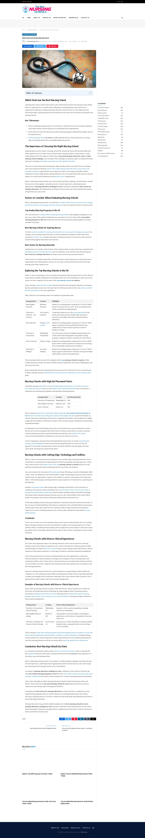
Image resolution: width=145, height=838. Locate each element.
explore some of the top (51, 464)
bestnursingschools (33, 41)
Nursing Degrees (102, 134)
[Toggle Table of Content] (89, 93)
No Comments (74, 41)
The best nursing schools (36, 138)
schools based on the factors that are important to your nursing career (67, 373)
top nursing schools (64, 280)
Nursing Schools (102, 142)
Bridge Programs (102, 113)
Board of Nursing (102, 110)
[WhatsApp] (16, 112)
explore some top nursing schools (63, 389)
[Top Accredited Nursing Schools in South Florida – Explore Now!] (78, 789)
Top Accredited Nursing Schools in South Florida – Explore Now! (77, 802)
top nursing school (37, 487)
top (62, 360)
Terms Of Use (55, 827)
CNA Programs (102, 121)
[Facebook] (16, 96)
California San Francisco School (45, 594)
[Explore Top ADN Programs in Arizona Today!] (40, 761)
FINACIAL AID (47, 17)
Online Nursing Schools (104, 148)
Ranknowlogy (84, 832)
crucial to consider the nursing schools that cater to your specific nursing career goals (60, 232)
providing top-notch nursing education (38, 252)
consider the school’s (78, 433)
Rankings (100, 150)
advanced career (59, 176)
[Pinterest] (16, 104)
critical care (38, 237)
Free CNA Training (102, 126)
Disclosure (64, 827)
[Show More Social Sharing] (60, 46)
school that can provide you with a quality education (57, 161)
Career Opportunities (103, 115)
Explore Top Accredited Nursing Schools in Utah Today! (76, 775)
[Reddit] (16, 108)
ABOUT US (36, 17)
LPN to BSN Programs (104, 132)
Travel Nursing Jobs (103, 156)
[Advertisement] (92, 9)
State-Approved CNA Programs (106, 153)
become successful (51, 548)
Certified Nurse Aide (103, 118)
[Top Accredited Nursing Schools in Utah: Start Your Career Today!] (40, 789)
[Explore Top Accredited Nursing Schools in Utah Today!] (78, 761)
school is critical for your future (64, 651)
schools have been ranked (44, 285)
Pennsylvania (54, 472)
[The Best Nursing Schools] (37, 9)
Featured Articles (102, 123)
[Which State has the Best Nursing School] (59, 69)
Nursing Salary (102, 140)
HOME (29, 17)
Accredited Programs (29, 34)
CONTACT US (85, 17)
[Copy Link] (16, 115)
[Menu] (23, 17)
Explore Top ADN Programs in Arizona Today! (37, 774)
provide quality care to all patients (76, 640)
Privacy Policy (75, 827)
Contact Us (86, 827)
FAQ (93, 827)
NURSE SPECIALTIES (59, 17)
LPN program (101, 129)
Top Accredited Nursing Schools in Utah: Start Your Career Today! (39, 802)
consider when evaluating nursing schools (54, 215)
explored (32, 654)
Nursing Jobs (101, 137)
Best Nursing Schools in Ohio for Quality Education (43, 728)
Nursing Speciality (102, 145)
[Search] (122, 18)
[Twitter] (16, 100)
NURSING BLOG (73, 17)
